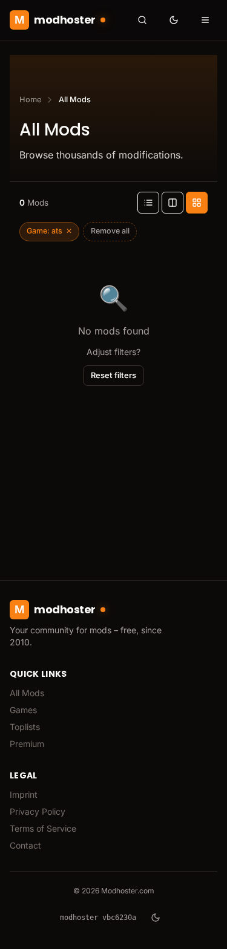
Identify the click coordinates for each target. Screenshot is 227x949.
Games (23, 710)
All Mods (27, 693)
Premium (27, 744)
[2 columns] (172, 203)
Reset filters (113, 375)
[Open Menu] (205, 20)
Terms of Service (43, 828)
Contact (25, 845)
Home (30, 99)
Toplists (25, 727)
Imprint (24, 794)
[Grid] (197, 203)
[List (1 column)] (148, 203)
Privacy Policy (37, 811)
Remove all (110, 230)
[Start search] (142, 20)
